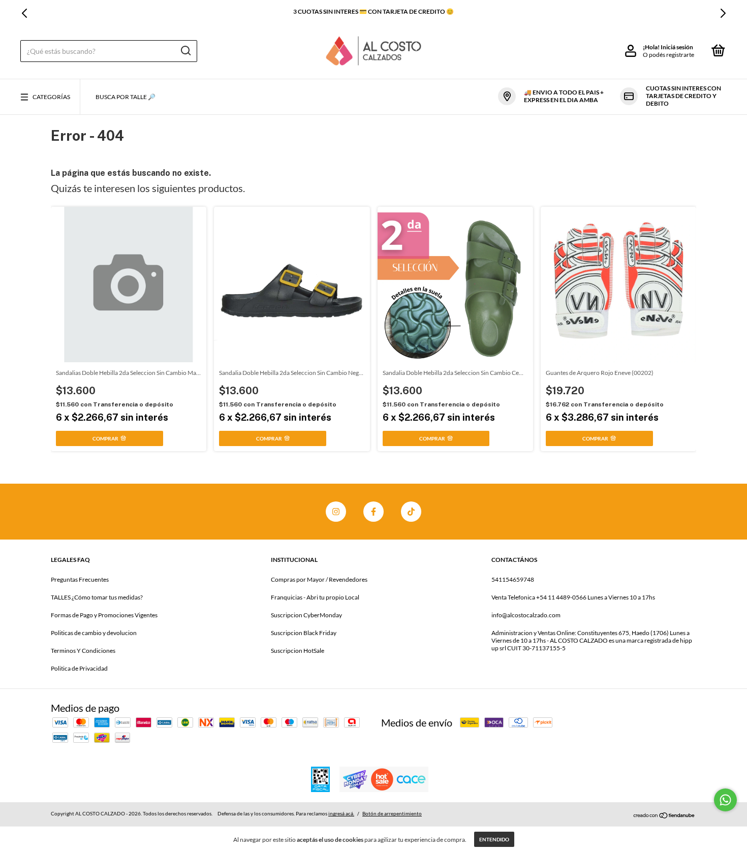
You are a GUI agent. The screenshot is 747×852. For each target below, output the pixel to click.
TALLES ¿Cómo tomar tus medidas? (97, 597)
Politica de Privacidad (79, 668)
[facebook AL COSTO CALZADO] (373, 511)
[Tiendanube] (664, 815)
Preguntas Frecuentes (80, 579)
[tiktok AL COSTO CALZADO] (411, 511)
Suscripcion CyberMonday (306, 615)
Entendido (494, 839)
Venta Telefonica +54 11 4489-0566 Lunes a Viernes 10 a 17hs (573, 597)
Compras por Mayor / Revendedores (319, 579)
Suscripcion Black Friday (303, 633)
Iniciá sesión (677, 47)
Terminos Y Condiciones (83, 650)
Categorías (51, 97)
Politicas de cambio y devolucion (94, 633)
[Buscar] (185, 51)
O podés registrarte (668, 54)
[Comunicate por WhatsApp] (725, 799)
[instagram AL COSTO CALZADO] (336, 511)
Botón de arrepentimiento (392, 813)
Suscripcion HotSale (297, 650)
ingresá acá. (341, 813)
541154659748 (512, 579)
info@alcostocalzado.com (526, 615)
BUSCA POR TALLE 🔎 (125, 97)
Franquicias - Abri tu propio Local (315, 597)
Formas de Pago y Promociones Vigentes (104, 615)
